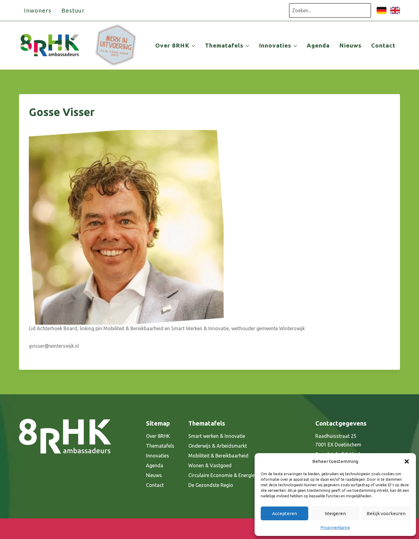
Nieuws (350, 45)
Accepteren (284, 513)
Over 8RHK (158, 436)
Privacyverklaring (335, 527)
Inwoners (38, 10)
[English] (395, 13)
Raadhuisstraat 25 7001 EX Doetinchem (338, 440)
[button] (407, 461)
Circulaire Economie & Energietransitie (230, 475)
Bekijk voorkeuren (386, 513)
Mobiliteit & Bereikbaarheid (218, 455)
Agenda (318, 45)
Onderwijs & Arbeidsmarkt (217, 446)
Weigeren (335, 513)
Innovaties (157, 455)
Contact (383, 45)
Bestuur (73, 10)
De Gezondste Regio (210, 485)
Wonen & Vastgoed (210, 465)
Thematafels (160, 446)
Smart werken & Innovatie (216, 436)
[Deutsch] (381, 13)
